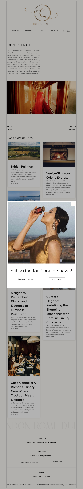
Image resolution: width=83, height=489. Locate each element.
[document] (41, 244)
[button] (73, 204)
